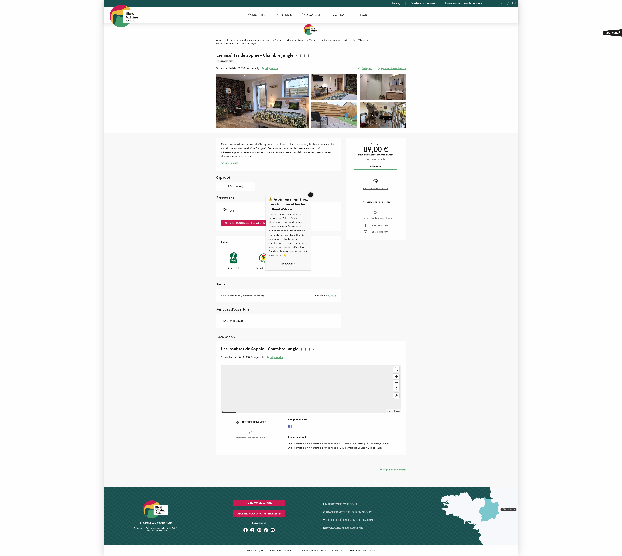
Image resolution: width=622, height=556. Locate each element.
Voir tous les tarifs (376, 158)
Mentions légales (256, 550)
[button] (378, 68)
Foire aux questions (259, 502)
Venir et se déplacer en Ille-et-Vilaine (348, 520)
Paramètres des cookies (314, 550)
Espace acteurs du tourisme (343, 528)
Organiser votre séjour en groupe (347, 512)
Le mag (396, 3)
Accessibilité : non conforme (363, 550)
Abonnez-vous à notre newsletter (259, 513)
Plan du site (337, 550)
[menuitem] (256, 14)
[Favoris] (507, 3)
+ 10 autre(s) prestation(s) (376, 188)
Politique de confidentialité (283, 550)
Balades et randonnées (423, 3)
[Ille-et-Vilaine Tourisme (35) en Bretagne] (311, 29)
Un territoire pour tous (340, 504)
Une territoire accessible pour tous (463, 3)
